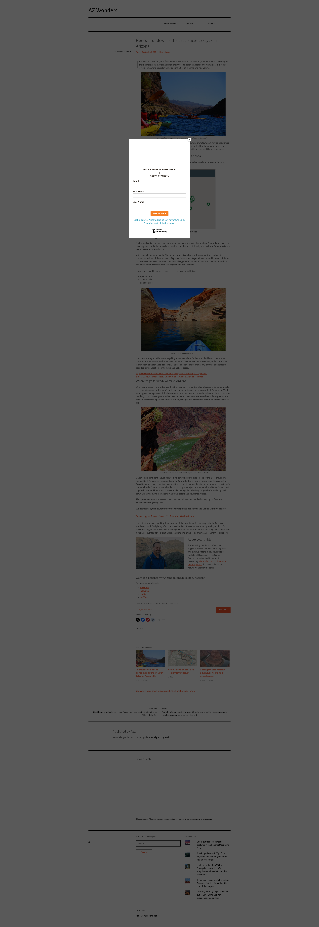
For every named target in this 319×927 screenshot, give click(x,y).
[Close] (189, 140)
